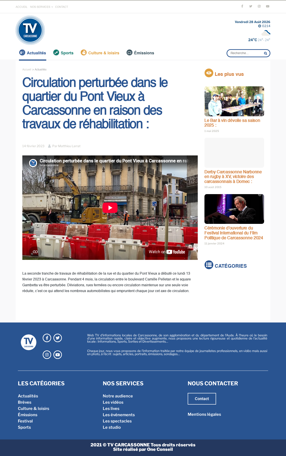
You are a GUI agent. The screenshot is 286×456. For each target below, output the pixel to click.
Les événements (119, 414)
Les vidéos (113, 402)
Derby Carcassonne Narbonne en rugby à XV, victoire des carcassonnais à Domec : (233, 177)
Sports (67, 53)
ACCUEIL (21, 7)
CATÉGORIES (230, 266)
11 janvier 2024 (214, 243)
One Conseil (160, 449)
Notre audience (118, 396)
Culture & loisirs (103, 53)
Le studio (112, 427)
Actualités (36, 53)
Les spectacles (117, 421)
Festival (211, 306)
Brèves (211, 287)
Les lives (111, 408)
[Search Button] (266, 53)
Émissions (144, 53)
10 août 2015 (212, 187)
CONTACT (61, 7)
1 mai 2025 (211, 131)
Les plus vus (228, 74)
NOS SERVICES (40, 7)
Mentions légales (204, 414)
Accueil (26, 69)
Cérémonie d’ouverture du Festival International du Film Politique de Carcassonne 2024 (233, 233)
